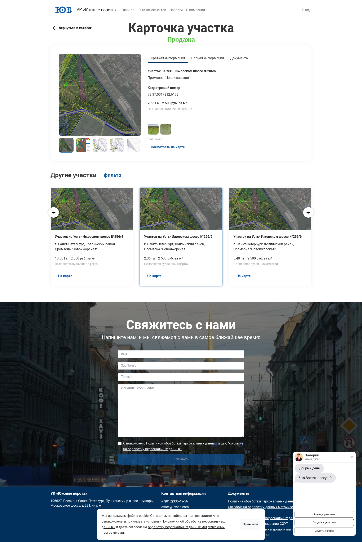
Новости (176, 10)
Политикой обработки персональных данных (182, 443)
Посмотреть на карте (168, 147)
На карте (65, 276)
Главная (128, 10)
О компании (195, 10)
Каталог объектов (152, 10)
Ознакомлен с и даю (183, 446)
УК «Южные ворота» (95, 9)
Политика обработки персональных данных (262, 501)
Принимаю (250, 524)
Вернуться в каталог (75, 28)
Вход (306, 10)
